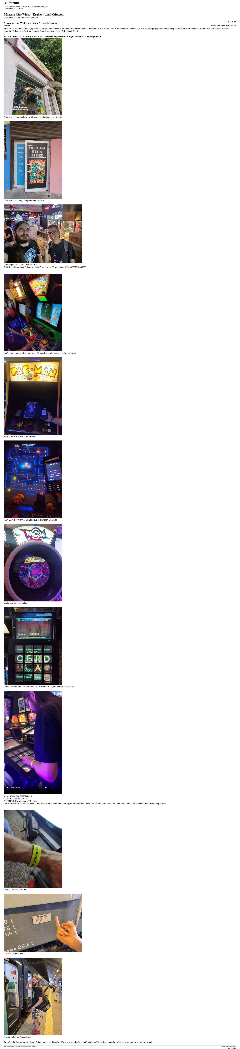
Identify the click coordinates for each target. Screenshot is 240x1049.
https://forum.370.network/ (13, 8)
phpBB (13, 1046)
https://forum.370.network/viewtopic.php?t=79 (21, 17)
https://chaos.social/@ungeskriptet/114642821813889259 (60, 267)
